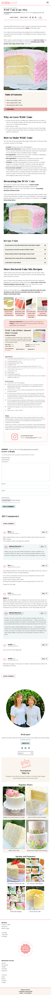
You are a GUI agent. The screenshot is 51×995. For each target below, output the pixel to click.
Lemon (4, 963)
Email (4, 490)
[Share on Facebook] (30, 18)
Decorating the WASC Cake (14, 105)
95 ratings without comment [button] (29, 449)
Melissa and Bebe (11, 335)
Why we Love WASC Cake (14, 100)
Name (4, 484)
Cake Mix (4, 933)
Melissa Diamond (37, 12)
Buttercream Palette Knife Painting (37, 850)
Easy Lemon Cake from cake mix (32, 290)
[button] (5, 350)
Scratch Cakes (6, 924)
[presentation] (14, 801)
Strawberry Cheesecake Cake (16, 883)
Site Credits (28, 993)
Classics (4, 980)
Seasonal (4, 926)
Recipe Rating (6, 457)
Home (5, 8)
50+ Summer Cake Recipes (35, 883)
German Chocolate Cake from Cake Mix (27, 292)
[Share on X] (33, 18)
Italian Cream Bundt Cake (12, 294)
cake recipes (34, 738)
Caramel (4, 969)
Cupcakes (5, 934)
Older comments (8, 523)
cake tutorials (45, 738)
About (21, 993)
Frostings (4, 936)
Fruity (3, 977)
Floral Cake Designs (16, 911)
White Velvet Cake (14, 850)
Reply (43, 532)
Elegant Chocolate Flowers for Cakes (13, 817)
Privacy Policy (25, 990)
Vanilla (4, 967)
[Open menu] (47, 2)
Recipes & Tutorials (12, 8)
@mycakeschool (30, 437)
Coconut (4, 975)
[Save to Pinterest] (35, 18)
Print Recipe (19, 349)
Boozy (3, 978)
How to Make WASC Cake (14, 103)
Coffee (4, 982)
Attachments (5, 498)
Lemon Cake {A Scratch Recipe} (37, 817)
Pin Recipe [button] (30, 349)
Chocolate (5, 965)
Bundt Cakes (5, 928)
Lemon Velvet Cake (35, 911)
